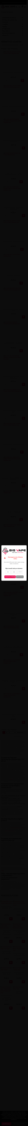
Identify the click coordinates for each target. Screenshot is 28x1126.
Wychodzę (20, 577)
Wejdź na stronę (10, 577)
